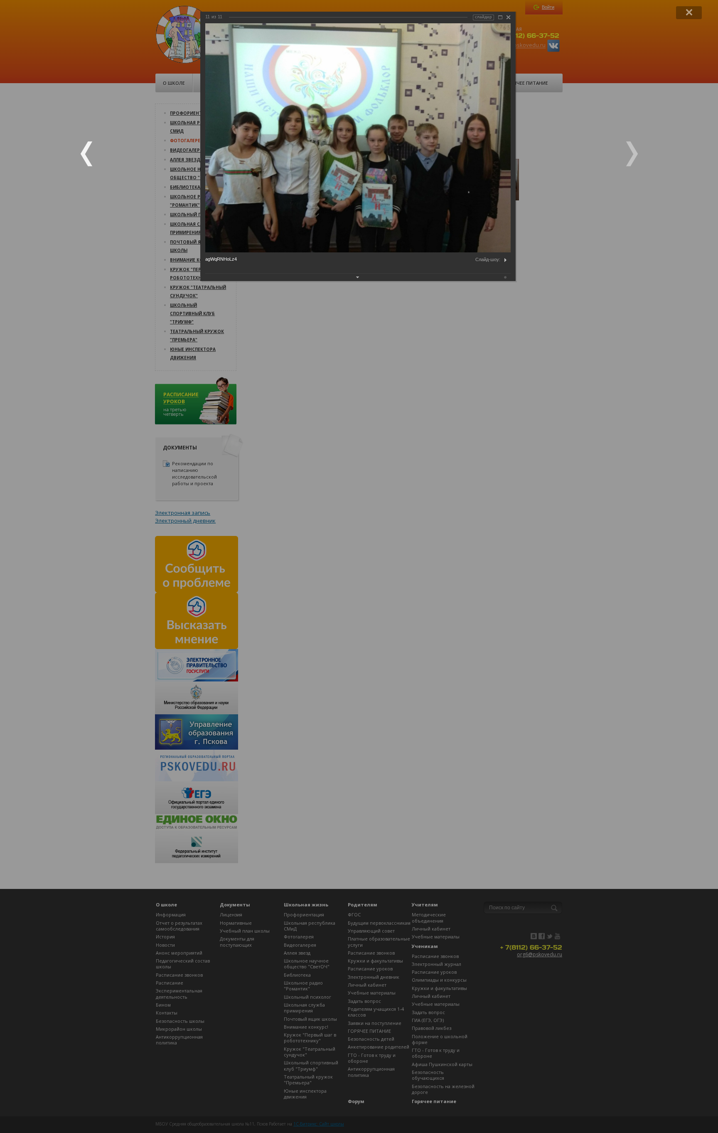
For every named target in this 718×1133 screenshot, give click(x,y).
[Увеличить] (500, 17)
